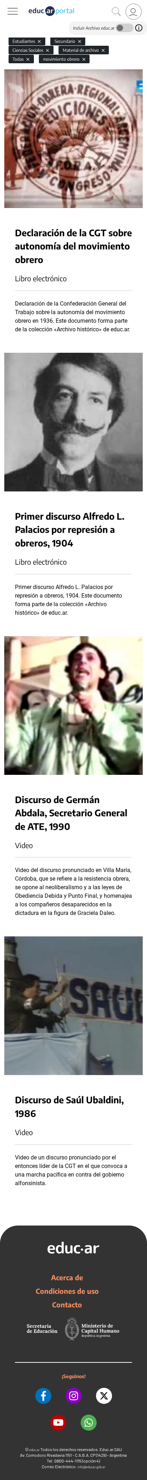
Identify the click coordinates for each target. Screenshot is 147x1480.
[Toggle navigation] (6, 4)
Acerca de (67, 1277)
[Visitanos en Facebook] (43, 1395)
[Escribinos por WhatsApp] (88, 1422)
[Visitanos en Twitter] (104, 1395)
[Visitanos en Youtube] (58, 1422)
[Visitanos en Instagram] (73, 1395)
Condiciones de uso (67, 1291)
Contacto (67, 1304)
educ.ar (34, 1450)
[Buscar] (116, 12)
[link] (134, 12)
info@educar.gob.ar (91, 1467)
